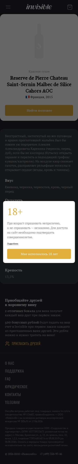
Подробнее (12, 243)
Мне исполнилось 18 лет (39, 254)
